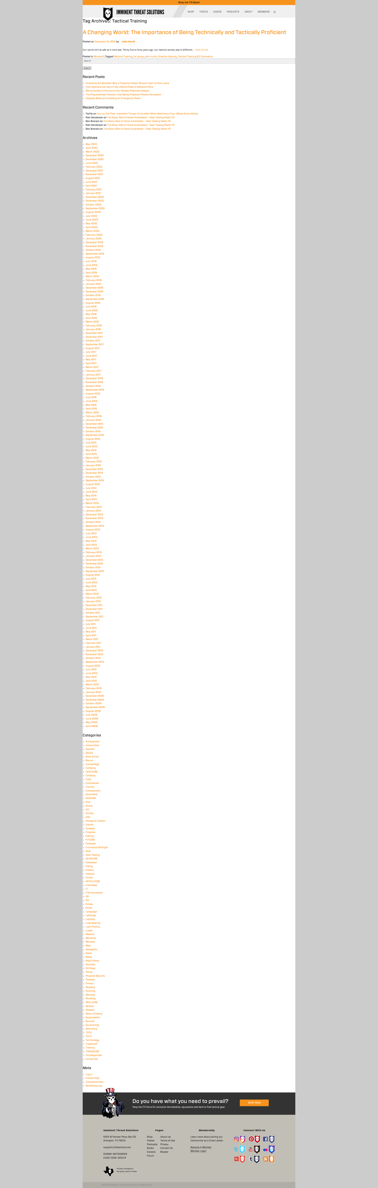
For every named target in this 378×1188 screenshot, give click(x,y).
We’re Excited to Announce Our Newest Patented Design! (117, 91)
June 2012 (91, 582)
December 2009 (95, 696)
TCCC (89, 1032)
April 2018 (91, 318)
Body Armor (92, 756)
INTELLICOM (93, 881)
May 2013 (91, 541)
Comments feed (94, 1082)
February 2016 (94, 416)
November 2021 (94, 174)
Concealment (93, 791)
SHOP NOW (254, 1103)
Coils (88, 779)
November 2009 (95, 700)
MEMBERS (264, 12)
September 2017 (95, 344)
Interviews (91, 885)
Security (90, 995)
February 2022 (94, 167)
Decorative (91, 794)
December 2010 (94, 650)
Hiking (89, 866)
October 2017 (93, 340)
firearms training (167, 56)
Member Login (198, 1151)
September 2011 (94, 616)
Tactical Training (187, 56)
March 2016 (92, 412)
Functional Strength (97, 847)
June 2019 (91, 265)
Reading (90, 987)
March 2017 (92, 367)
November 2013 (94, 518)
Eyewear (90, 828)
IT (87, 889)
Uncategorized (94, 1055)
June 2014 (91, 492)
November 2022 (95, 159)
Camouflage (92, 764)
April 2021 (91, 186)
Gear (88, 851)
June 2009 (92, 719)
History (90, 870)
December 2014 (94, 469)
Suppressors (93, 1017)
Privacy (90, 983)
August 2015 (93, 439)
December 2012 (94, 560)
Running (90, 991)
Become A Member (200, 1147)
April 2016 (91, 409)
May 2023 (91, 144)
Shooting (91, 998)
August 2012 (93, 575)
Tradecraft (91, 1044)
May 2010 (91, 677)
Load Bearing (93, 923)
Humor (89, 877)
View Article (201, 49)
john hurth (151, 56)
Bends (89, 753)
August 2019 (93, 257)
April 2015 (91, 454)
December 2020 (95, 197)
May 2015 (91, 450)
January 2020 (94, 238)
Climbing (91, 775)
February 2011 (93, 643)
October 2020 (93, 204)
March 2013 (92, 548)
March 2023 (93, 152)
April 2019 (91, 273)
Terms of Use (167, 1140)
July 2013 (91, 533)
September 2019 (95, 254)
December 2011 (94, 605)
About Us (165, 1137)
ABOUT (248, 12)
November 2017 (94, 337)
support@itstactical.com (117, 1147)
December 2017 (94, 333)
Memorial (91, 938)
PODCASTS (233, 12)
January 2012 (93, 601)
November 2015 (94, 427)
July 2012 (91, 579)
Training (90, 1048)
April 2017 (91, 363)
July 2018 (91, 307)
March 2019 (92, 276)
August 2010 (93, 666)
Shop (150, 1137)
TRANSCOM (92, 1051)
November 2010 (94, 654)
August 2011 (92, 620)
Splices (90, 1006)
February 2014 (94, 507)
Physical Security (95, 976)
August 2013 (93, 530)
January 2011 (93, 647)
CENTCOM (91, 772)
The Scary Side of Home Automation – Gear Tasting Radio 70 (140, 117)
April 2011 (91, 635)
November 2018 (94, 291)
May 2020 (91, 223)
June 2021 (91, 182)
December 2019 (94, 242)
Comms (90, 787)
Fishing (90, 836)
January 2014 (93, 511)
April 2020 (92, 227)
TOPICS (203, 12)
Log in (89, 1074)
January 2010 (93, 692)
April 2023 (92, 148)
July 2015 (91, 443)
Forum (150, 1156)
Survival (90, 1021)
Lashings (91, 915)
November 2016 (94, 382)
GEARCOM (91, 859)
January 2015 (93, 465)
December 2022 (95, 155)
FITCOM (90, 840)
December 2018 (94, 288)
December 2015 (94, 424)
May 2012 (91, 586)
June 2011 (91, 628)
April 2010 (91, 681)
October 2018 (93, 295)
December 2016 (94, 378)
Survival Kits (92, 1025)
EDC (88, 817)
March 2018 (92, 322)
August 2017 (93, 348)
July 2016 (91, 397)
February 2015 (94, 461)
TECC (89, 1036)
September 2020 (95, 208)
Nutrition (91, 964)
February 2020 (94, 235)
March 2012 (92, 594)
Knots (89, 908)
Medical (90, 934)
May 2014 (91, 496)
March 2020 (93, 231)
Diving (89, 806)
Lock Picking (93, 927)
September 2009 (95, 707)
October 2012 (93, 567)
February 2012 (94, 598)
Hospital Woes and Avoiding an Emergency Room (113, 98)
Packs (89, 972)
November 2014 (94, 473)
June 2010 (91, 673)
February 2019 (94, 280)
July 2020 (91, 216)
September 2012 (95, 571)
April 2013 (91, 545)
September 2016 (95, 390)
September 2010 (95, 662)
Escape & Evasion (95, 821)
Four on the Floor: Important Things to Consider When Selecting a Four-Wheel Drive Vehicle (147, 114)
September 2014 (95, 480)
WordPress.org (94, 1086)
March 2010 (92, 684)
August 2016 (93, 394)
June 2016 (91, 401)
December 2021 (94, 171)
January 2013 (93, 556)
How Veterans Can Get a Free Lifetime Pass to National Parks (119, 87)
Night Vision (92, 961)
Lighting (90, 919)
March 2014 (92, 503)
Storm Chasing (94, 1014)
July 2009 (91, 715)
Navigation (92, 949)
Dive (88, 802)
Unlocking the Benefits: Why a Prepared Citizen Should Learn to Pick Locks (127, 83)
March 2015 (92, 458)
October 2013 (93, 522)
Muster (164, 1152)
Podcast (90, 979)
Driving (89, 813)
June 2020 (92, 220)
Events (89, 825)
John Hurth (128, 42)
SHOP (191, 12)
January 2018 (93, 329)
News (89, 953)
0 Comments (205, 56)
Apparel (90, 749)
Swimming (91, 1029)
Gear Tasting (93, 855)
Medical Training (123, 56)
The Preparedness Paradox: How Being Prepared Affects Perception (123, 94)
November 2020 (95, 201)
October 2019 (93, 250)
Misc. (89, 945)
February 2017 (94, 371)
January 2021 (93, 193)
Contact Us (166, 1148)
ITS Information (94, 893)
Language (91, 912)
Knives (89, 904)
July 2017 (91, 352)
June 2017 (91, 356)
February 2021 (94, 189)
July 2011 (91, 624)
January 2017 (93, 375)
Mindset (98, 56)
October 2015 (93, 431)
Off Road (90, 968)
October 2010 (93, 658)
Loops (89, 930)
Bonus (89, 760)
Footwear (91, 843)
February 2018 (94, 325)
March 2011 (92, 639)
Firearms (90, 832)
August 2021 (93, 178)
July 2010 (91, 669)
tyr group (139, 56)
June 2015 (91, 446)
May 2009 (91, 722)
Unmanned (92, 1059)
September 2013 (95, 526)
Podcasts (152, 1144)
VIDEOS (217, 12)
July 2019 (91, 261)
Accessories (92, 741)
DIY (87, 809)
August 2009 (93, 711)
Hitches (90, 874)
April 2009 (92, 726)
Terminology (92, 1040)
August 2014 (93, 484)
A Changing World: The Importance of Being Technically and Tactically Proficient (184, 32)
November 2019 (94, 246)
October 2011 (93, 613)
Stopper (90, 1010)
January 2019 (93, 284)
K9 (87, 896)
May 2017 (91, 359)
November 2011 (94, 609)
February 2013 (94, 552)
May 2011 (91, 632)
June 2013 (91, 537)
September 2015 (95, 435)
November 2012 (94, 563)
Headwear (91, 862)
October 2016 (93, 386)
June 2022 (92, 163)
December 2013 (94, 514)
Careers (151, 1152)
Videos (150, 1140)
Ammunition (92, 745)
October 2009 (93, 703)
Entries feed (92, 1078)
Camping (91, 768)
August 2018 (93, 303)
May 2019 (91, 269)
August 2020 (93, 212)
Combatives (92, 783)
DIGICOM (91, 798)
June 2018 (91, 310)
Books (150, 1148)
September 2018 (95, 299)
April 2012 (91, 590)
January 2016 (93, 420)
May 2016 (91, 405)
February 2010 (94, 688)
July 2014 (91, 488)
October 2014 (93, 477)
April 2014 (91, 499)
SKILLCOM (91, 1002)
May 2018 (91, 314)
